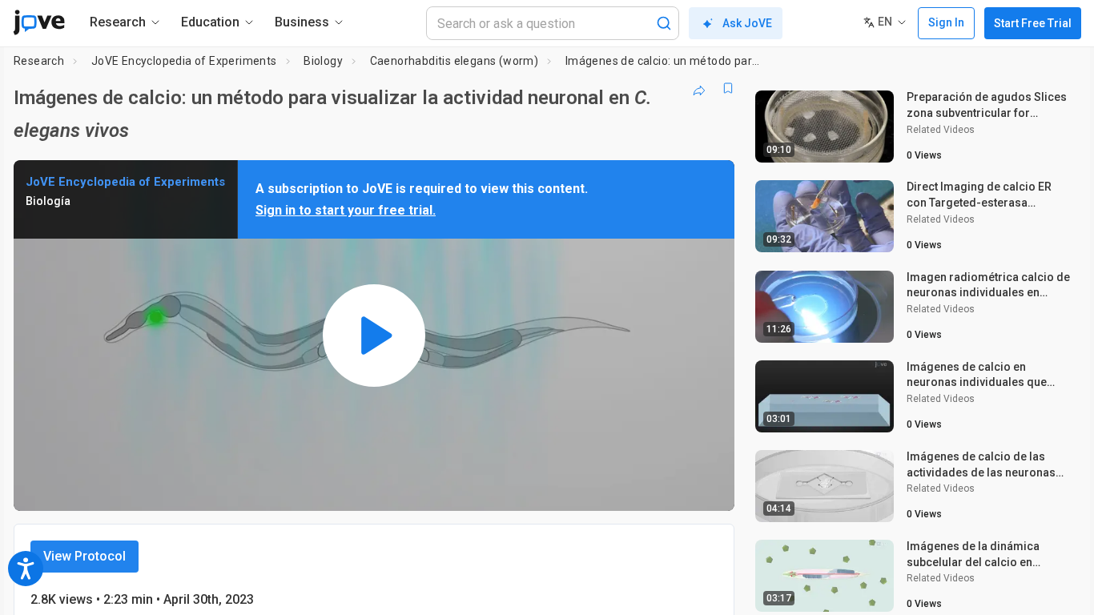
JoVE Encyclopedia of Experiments (184, 60)
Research (39, 60)
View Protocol (84, 556)
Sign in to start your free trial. (345, 210)
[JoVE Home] (39, 22)
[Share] (699, 88)
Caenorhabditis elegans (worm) (454, 60)
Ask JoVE (747, 23)
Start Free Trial (1033, 23)
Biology (323, 60)
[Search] (664, 23)
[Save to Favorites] (728, 88)
